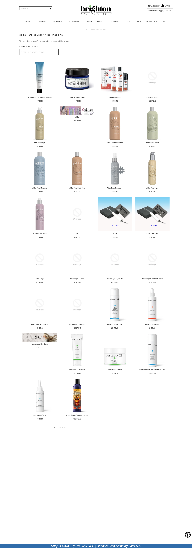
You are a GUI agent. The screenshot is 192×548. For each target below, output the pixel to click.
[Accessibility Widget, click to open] (188, 535)
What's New (151, 21)
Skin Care (115, 21)
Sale (165, 21)
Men (139, 21)
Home (88, 29)
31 (65, 427)
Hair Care (42, 21)
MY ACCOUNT (154, 6)
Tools (128, 21)
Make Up (101, 21)
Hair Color (58, 21)
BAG (167, 6)
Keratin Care (75, 21)
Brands (28, 21)
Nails (89, 21)
